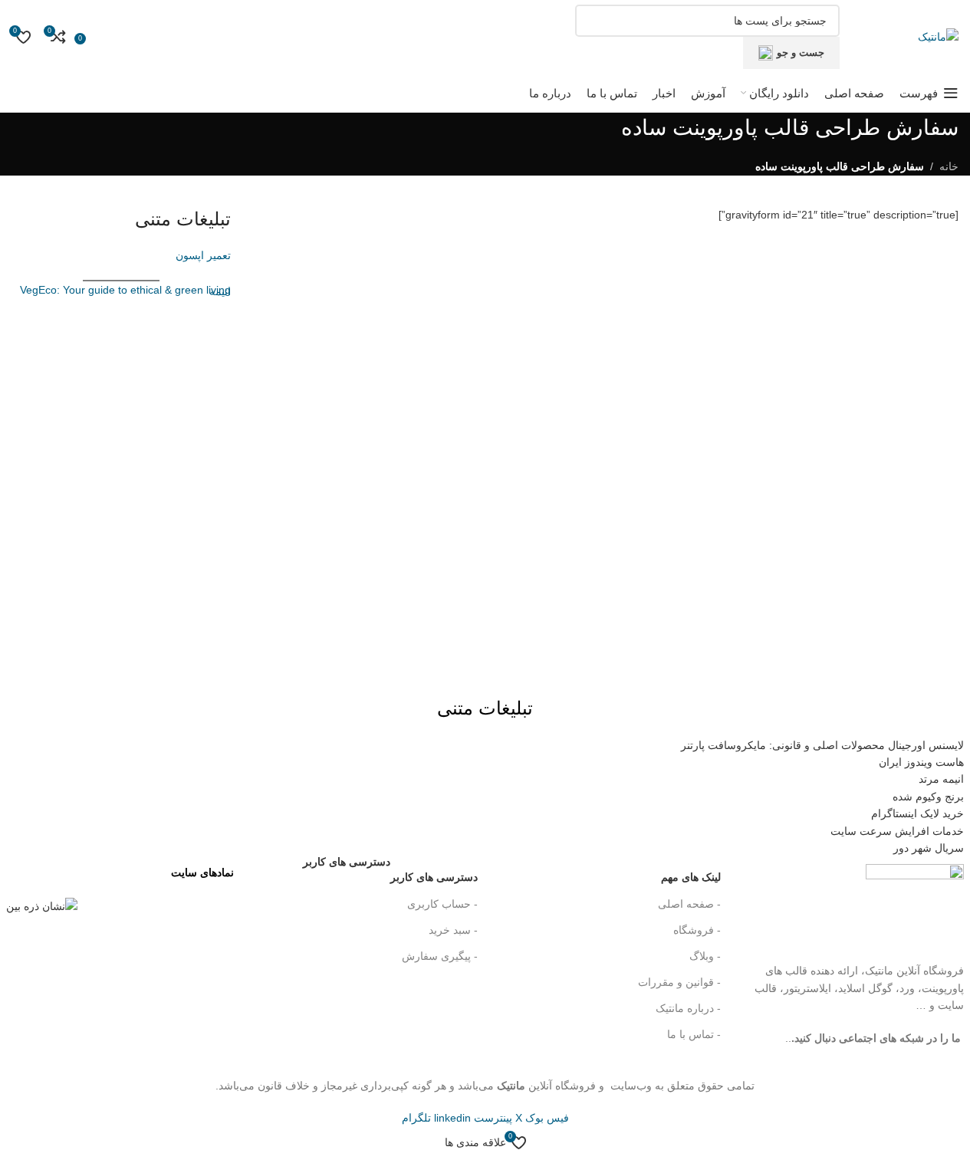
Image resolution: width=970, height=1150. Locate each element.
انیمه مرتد (941, 779)
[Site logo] (938, 36)
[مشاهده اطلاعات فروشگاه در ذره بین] (41, 905)
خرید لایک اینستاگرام (917, 813)
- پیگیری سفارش (439, 956)
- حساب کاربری (442, 904)
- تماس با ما (694, 1034)
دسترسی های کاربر (390, 873)
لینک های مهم (691, 877)
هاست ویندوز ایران (921, 762)
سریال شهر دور (928, 848)
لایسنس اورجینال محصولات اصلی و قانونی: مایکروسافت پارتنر (822, 745)
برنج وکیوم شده (928, 796)
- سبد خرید (453, 930)
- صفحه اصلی (689, 904)
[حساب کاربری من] (96, 36)
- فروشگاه (697, 930)
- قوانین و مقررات (679, 982)
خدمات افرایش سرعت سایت (897, 831)
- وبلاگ (705, 956)
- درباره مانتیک (688, 1008)
